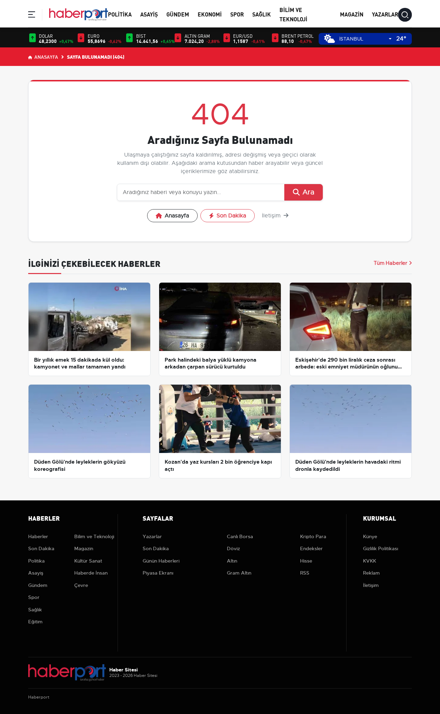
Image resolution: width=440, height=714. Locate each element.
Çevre (81, 585)
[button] (31, 15)
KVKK (369, 561)
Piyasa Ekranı (158, 573)
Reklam (371, 573)
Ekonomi (210, 14)
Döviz (233, 548)
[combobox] (365, 39)
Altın (232, 561)
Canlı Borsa (240, 536)
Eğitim (35, 622)
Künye (370, 536)
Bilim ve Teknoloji (94, 536)
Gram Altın (239, 573)
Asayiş (149, 14)
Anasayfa (45, 56)
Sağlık (261, 14)
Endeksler (311, 548)
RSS (304, 573)
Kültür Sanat (88, 561)
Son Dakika (231, 215)
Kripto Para (313, 536)
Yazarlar (385, 14)
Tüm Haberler (390, 263)
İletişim (272, 215)
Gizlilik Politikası (380, 548)
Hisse (306, 561)
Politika (120, 14)
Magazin (351, 14)
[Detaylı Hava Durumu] (329, 38)
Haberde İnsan (91, 573)
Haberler (38, 536)
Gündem (177, 14)
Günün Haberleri (161, 561)
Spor (237, 14)
